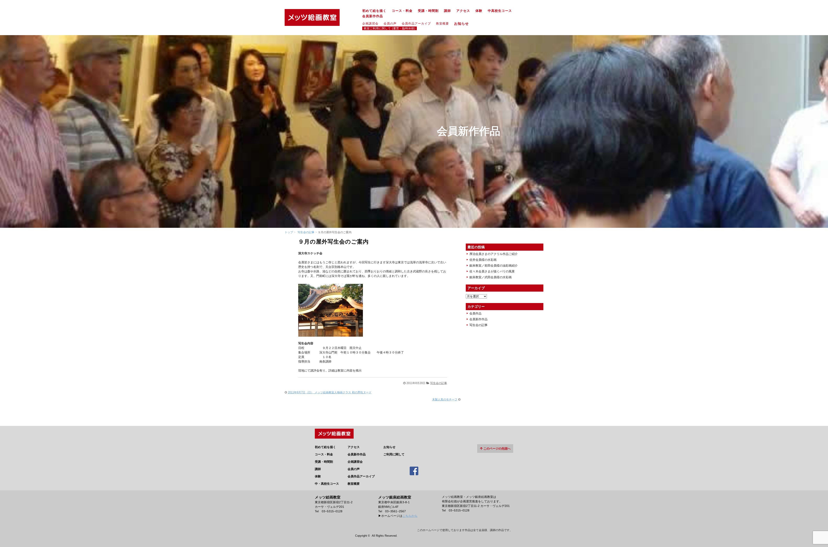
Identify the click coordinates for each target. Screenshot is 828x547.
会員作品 (475, 313)
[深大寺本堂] (330, 334)
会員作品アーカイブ (416, 23)
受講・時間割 (428, 11)
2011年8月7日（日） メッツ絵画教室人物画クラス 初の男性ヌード (330, 392)
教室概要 (442, 23)
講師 (447, 11)
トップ (289, 232)
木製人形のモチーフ (444, 399)
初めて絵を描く (374, 11)
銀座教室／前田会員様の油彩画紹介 (493, 265)
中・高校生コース (327, 483)
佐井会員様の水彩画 (483, 259)
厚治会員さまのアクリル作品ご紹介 (493, 254)
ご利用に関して (394, 454)
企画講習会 (370, 23)
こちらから (409, 515)
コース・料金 (402, 11)
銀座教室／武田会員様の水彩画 (490, 277)
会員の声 (390, 23)
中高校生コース (500, 11)
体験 (478, 11)
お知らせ (463, 23)
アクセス (463, 11)
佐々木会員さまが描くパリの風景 (492, 271)
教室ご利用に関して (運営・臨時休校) (389, 28)
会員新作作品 (372, 16)
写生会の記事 (306, 232)
